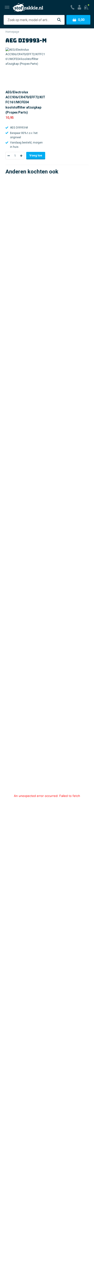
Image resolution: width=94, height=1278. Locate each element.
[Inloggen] (79, 7)
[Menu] (7, 7)
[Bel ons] (72, 7)
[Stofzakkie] (27, 7)
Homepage (12, 31)
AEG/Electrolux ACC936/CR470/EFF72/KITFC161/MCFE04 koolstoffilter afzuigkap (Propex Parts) (25, 102)
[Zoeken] (59, 20)
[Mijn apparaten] (86, 7)
